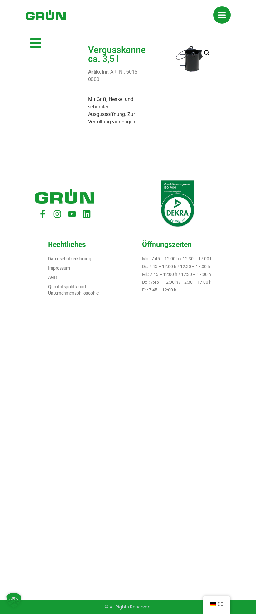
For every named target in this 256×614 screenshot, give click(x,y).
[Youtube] (72, 214)
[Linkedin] (86, 214)
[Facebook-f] (42, 214)
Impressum (59, 268)
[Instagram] (57, 214)
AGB (52, 277)
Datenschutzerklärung (69, 258)
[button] (207, 53)
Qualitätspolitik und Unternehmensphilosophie (73, 289)
